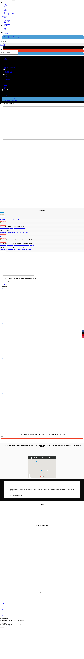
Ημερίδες (3, 610)
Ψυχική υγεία (2, 212)
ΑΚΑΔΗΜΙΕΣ (4, 12)
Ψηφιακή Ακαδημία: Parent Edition (9, 13)
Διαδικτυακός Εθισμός (7, 21)
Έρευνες (5, 31)
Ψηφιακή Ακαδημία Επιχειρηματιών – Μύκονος (10, 38)
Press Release (6, 33)
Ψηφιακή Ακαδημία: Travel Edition (8, 72)
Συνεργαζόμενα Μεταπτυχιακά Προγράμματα (10, 67)
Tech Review (6, 26)
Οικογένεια (5, 17)
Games (7, 27)
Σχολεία (5, 8)
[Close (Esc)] (0, 627)
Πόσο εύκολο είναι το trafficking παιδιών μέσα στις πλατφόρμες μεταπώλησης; (12, 236)
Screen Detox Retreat (7, 24)
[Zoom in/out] (3, 627)
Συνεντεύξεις (5, 34)
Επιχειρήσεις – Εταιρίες (7, 9)
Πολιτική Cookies (4, 616)
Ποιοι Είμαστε (4, 597)
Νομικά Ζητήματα (2, 216)
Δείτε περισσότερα (3, 221)
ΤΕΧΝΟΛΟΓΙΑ (4, 25)
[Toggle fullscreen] (2, 627)
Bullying (5, 22)
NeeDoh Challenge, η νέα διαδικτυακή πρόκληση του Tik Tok (9, 219)
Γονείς (6, 18)
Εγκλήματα (5, 5)
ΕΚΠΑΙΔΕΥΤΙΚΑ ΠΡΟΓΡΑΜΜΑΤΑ (7, 63)
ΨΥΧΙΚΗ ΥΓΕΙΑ (4, 16)
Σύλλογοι (5, 10)
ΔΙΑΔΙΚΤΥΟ (4, 2)
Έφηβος (7, 77)
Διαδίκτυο (3, 603)
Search (13, 0)
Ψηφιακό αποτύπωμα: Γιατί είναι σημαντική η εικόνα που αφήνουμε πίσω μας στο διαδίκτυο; (14, 232)
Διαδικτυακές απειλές (7, 59)
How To (5, 11)
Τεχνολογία (2, 214)
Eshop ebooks (6, 15)
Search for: (2, 0)
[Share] (1, 627)
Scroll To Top (2, 628)
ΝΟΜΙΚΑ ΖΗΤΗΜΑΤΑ (5, 89)
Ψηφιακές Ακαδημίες (5, 609)
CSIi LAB (3, 90)
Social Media (5, 4)
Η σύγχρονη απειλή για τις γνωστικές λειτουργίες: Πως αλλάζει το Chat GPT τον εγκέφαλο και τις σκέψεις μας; (17, 245)
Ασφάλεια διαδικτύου (7, 3)
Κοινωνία (5, 62)
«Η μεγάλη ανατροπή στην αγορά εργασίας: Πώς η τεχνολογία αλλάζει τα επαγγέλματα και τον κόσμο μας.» (16, 249)
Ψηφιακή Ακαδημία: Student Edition (9, 14)
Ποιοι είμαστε (9, 102)
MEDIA (3, 32)
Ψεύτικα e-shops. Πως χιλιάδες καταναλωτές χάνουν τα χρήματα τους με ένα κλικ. (12, 228)
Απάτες (5, 6)
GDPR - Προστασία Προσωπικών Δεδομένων (8, 615)
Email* (2, 436)
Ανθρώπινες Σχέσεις (7, 20)
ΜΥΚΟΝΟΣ (4, 35)
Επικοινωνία (13, 102)
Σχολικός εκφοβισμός (9, 23)
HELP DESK (5, 47)
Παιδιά (7, 19)
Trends (5, 29)
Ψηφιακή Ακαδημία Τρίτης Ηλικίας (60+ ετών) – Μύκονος (12, 99)
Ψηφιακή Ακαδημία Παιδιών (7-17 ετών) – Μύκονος (11, 37)
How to (5, 28)
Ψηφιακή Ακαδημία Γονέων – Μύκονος (9, 36)
